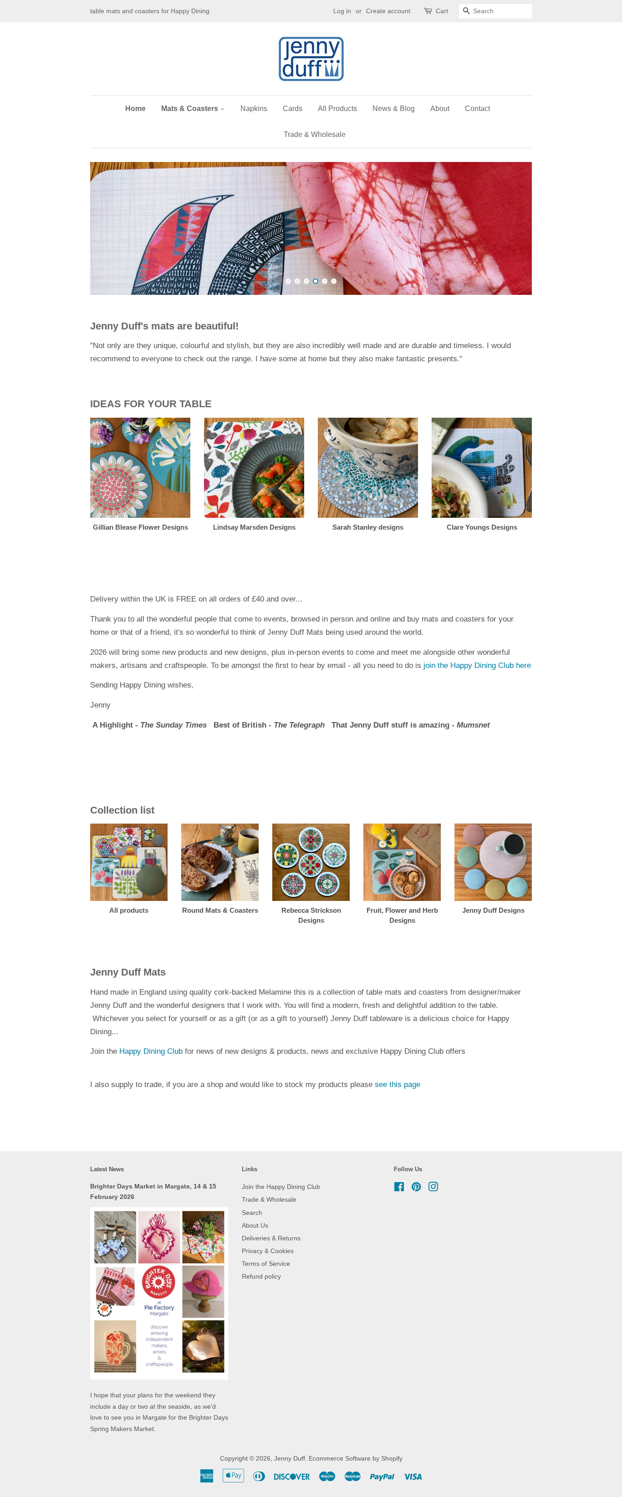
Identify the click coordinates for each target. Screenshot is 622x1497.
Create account (388, 11)
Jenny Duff (289, 1458)
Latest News (107, 1168)
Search (252, 1212)
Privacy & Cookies (268, 1250)
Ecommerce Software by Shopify (356, 1458)
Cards (292, 108)
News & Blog (393, 108)
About (439, 108)
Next (512, 228)
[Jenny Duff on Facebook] (399, 1188)
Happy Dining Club (151, 1051)
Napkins (253, 108)
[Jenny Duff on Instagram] (433, 1188)
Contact (477, 108)
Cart (442, 11)
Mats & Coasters (190, 108)
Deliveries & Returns (271, 1237)
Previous (109, 228)
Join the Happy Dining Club (281, 1186)
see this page (397, 1084)
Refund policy (261, 1276)
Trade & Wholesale (315, 134)
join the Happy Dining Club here (477, 665)
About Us (255, 1225)
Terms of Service (266, 1263)
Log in (342, 11)
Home (135, 108)
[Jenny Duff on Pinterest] (416, 1188)
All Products (337, 108)
